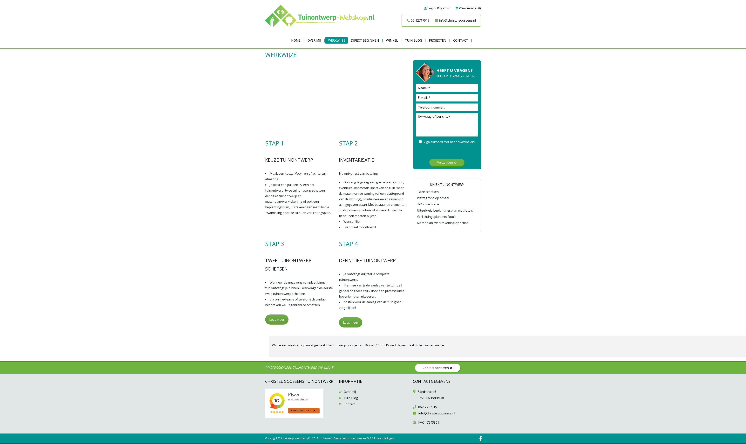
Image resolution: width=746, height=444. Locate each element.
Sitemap (327, 438)
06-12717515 (420, 20)
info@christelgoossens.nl (457, 20)
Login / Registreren (439, 8)
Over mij (314, 40)
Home (296, 40)
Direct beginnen (365, 40)
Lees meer (276, 319)
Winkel (392, 40)
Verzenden (445, 162)
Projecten (437, 40)
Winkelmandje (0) (469, 8)
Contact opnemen (436, 368)
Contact (460, 40)
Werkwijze (336, 40)
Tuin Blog (413, 40)
